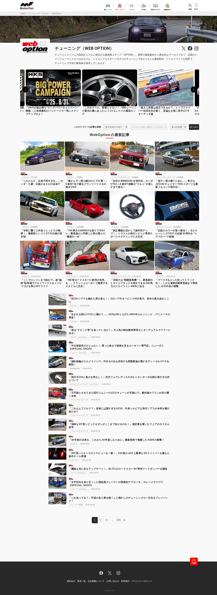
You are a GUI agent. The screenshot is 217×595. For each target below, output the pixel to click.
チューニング (119, 9)
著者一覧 (81, 581)
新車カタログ (155, 9)
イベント (132, 9)
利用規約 (125, 581)
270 (118, 520)
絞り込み (194, 127)
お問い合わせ (112, 581)
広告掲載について (96, 581)
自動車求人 (167, 9)
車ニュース (108, 9)
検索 (190, 9)
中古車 (143, 9)
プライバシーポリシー (142, 581)
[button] (25, 89)
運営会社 (71, 581)
